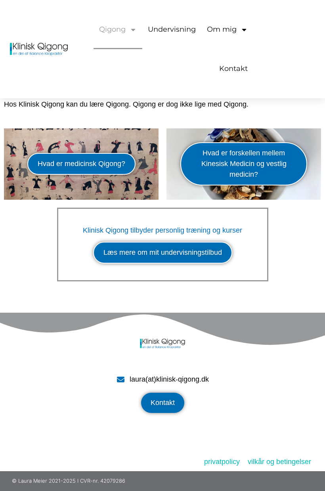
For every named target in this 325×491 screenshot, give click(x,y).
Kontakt (233, 68)
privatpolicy (222, 462)
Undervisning (172, 29)
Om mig (222, 29)
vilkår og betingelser (279, 462)
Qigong (112, 29)
